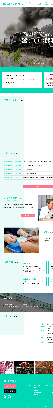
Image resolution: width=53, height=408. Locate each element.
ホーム (29, 385)
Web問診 (11, 386)
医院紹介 (36, 388)
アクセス (36, 394)
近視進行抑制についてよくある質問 (33, 165)
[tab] (34, 63)
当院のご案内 (24, 3)
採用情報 (46, 3)
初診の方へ (32, 3)
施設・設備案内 (37, 392)
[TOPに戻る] (50, 405)
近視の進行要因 (28, 169)
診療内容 (39, 3)
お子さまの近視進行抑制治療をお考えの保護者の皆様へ (38, 161)
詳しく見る (28, 215)
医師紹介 (36, 390)
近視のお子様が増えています (31, 173)
